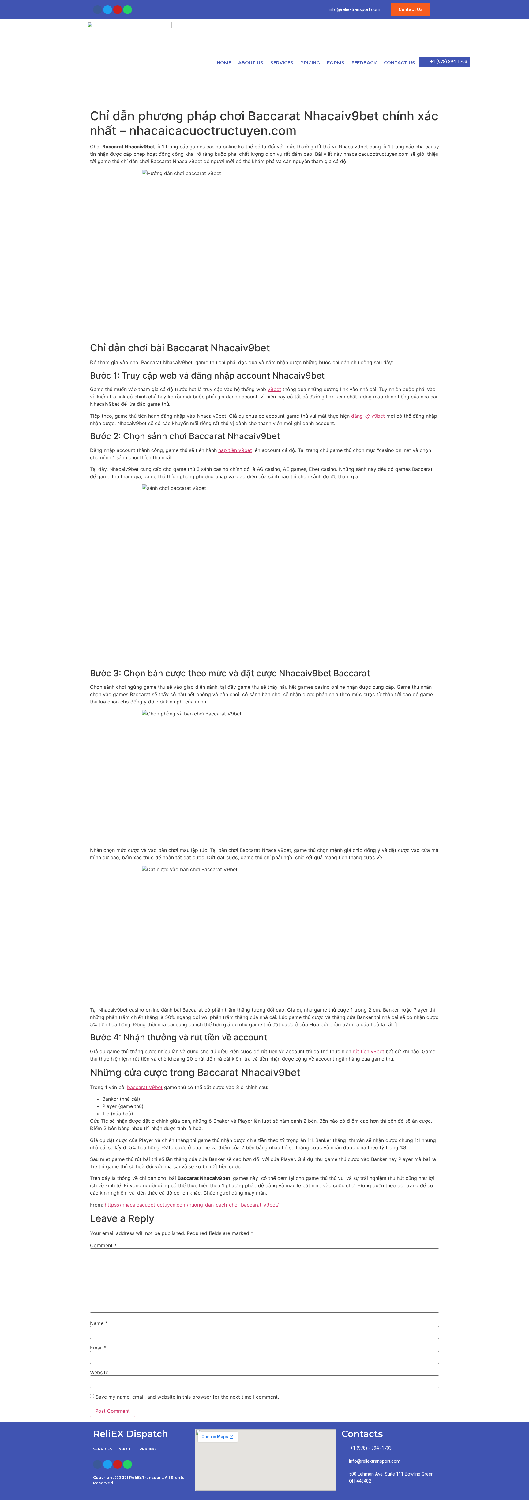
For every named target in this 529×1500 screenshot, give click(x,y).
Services (281, 62)
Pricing (310, 62)
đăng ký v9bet (368, 416)
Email (98, 1347)
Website (99, 1372)
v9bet (274, 389)
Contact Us (399, 62)
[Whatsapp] (127, 9)
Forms (335, 62)
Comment (103, 1245)
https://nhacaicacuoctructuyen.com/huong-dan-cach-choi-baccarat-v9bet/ (192, 1205)
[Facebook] (97, 9)
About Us (250, 62)
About (125, 1449)
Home (224, 62)
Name (98, 1323)
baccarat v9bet (145, 1087)
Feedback (364, 62)
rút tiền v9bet (368, 1051)
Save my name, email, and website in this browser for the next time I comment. (187, 1396)
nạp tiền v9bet (235, 450)
